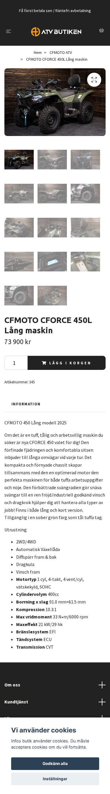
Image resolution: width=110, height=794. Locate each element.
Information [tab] (25, 404)
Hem (38, 52)
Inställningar (55, 778)
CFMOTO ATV (61, 52)
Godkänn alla (55, 763)
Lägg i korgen (70, 363)
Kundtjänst (16, 702)
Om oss (12, 685)
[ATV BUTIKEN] (56, 31)
